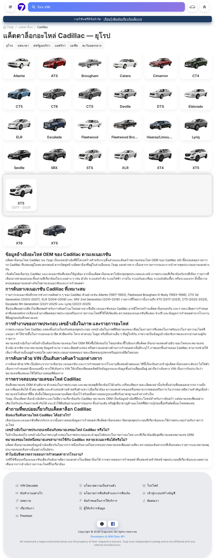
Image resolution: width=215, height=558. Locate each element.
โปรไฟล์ (152, 485)
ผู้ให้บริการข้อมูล (94, 508)
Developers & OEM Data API (107, 536)
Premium (26, 515)
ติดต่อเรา (153, 500)
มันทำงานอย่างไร (31, 493)
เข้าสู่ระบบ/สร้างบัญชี (161, 493)
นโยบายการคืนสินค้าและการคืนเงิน (107, 493)
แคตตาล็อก (25, 27)
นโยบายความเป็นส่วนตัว (100, 485)
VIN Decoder (29, 485)
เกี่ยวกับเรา (27, 508)
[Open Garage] (192, 7)
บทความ (25, 500)
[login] (204, 7)
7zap (10, 27)
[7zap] (21, 7)
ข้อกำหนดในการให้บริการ (100, 500)
